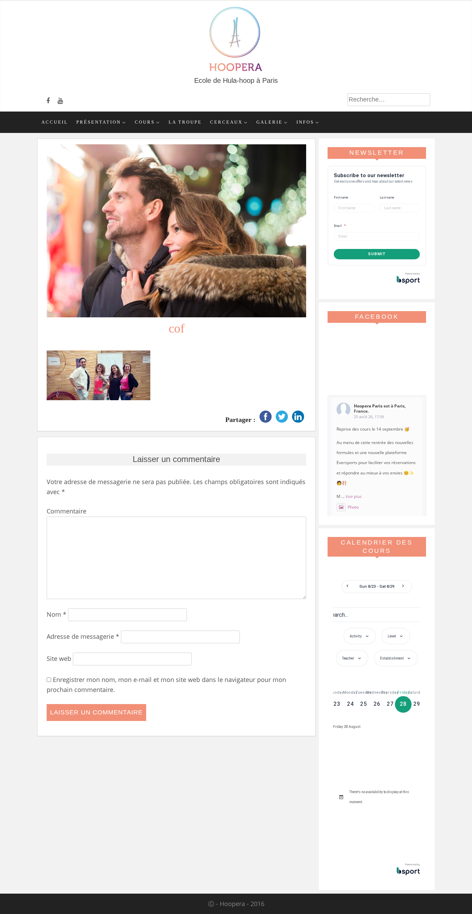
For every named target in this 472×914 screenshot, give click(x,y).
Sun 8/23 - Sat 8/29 (377, 586)
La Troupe (185, 122)
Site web (59, 658)
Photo (353, 507)
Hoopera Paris (368, 406)
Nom (56, 614)
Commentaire (66, 511)
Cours (145, 122)
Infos (305, 122)
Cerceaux (226, 122)
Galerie (269, 122)
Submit (377, 254)
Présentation (98, 122)
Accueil (54, 122)
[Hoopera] (236, 70)
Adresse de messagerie (83, 636)
